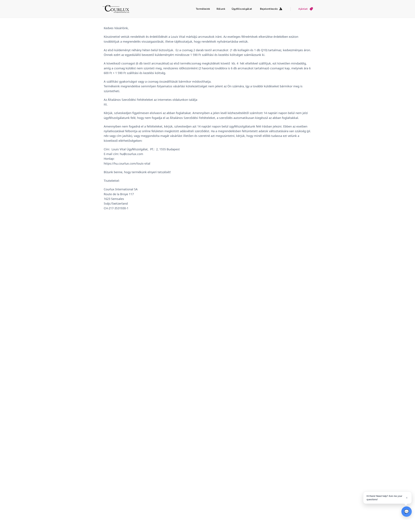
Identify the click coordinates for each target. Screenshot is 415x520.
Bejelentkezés (269, 9)
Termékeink (203, 9)
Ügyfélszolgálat (242, 9)
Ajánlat (303, 9)
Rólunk (221, 9)
